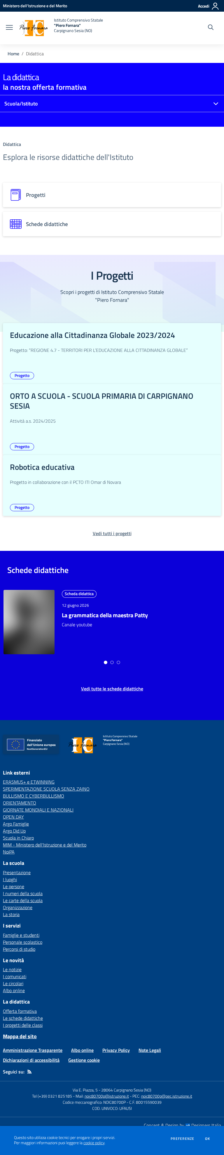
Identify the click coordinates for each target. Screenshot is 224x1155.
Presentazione (17, 872)
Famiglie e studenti (21, 935)
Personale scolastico (22, 942)
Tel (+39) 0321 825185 (52, 1096)
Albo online (14, 990)
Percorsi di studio (19, 949)
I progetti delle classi (23, 1025)
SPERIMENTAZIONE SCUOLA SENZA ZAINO (46, 788)
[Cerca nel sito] (210, 28)
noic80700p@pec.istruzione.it (166, 1096)
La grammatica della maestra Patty (105, 615)
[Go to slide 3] (118, 662)
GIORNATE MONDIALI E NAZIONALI (38, 809)
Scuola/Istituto (21, 103)
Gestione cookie (84, 1060)
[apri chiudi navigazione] (9, 27)
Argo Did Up (14, 830)
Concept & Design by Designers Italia (182, 1125)
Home (13, 53)
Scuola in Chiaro (18, 837)
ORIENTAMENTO (19, 802)
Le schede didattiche (23, 1018)
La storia (11, 914)
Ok (207, 1138)
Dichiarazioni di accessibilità (31, 1060)
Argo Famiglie (16, 823)
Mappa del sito (20, 1036)
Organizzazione (17, 907)
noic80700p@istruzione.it (107, 1096)
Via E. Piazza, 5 (85, 1090)
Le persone (13, 886)
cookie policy (93, 1143)
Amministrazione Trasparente (32, 1050)
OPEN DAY (13, 816)
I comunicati (14, 976)
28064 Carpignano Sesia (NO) (126, 1090)
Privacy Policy (116, 1050)
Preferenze (182, 1138)
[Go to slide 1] (105, 662)
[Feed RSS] (29, 1071)
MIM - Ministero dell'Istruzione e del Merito (44, 844)
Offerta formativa (20, 1011)
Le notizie (12, 969)
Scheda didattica (79, 593)
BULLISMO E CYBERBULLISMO (33, 795)
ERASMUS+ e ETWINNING (29, 781)
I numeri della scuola (23, 893)
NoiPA (9, 851)
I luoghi (10, 879)
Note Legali (150, 1050)
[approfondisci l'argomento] (29, 622)
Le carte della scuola (23, 900)
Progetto (22, 375)
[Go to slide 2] (112, 662)
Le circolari (13, 983)
